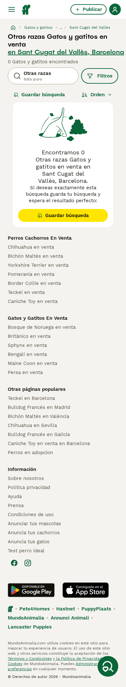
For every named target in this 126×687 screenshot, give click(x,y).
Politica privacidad (29, 487)
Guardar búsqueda (43, 95)
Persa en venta (25, 372)
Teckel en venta (26, 292)
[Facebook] (14, 563)
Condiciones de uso (31, 514)
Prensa (16, 505)
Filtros (104, 76)
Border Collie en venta (34, 283)
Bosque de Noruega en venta (42, 327)
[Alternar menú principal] (11, 9)
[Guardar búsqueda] (108, 666)
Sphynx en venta (27, 345)
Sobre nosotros (26, 478)
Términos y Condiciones (30, 658)
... (60, 27)
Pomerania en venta (31, 274)
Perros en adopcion (30, 452)
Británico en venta (29, 336)
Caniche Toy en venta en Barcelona (49, 443)
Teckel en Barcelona (31, 398)
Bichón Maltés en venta (35, 256)
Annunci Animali (70, 618)
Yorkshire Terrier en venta (38, 265)
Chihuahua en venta (31, 247)
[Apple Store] (85, 590)
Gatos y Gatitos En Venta (38, 318)
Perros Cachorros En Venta (40, 238)
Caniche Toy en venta (33, 301)
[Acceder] (115, 9)
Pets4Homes (34, 609)
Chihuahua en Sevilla (32, 425)
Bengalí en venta (27, 354)
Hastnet (65, 609)
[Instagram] (27, 563)
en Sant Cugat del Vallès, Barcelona (66, 52)
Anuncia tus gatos (28, 542)
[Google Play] (31, 590)
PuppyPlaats (96, 609)
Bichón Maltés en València (38, 416)
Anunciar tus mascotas (34, 523)
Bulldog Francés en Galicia (39, 434)
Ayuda (15, 496)
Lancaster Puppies (30, 627)
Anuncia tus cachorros (34, 533)
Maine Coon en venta (32, 363)
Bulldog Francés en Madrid (39, 407)
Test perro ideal (26, 551)
